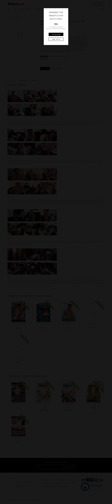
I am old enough (56, 34)
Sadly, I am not (56, 39)
